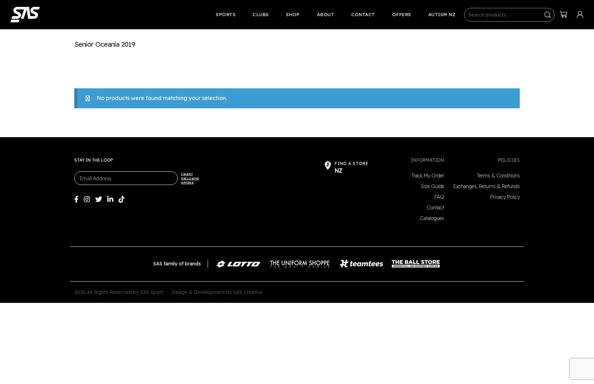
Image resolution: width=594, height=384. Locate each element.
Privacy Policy (505, 197)
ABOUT (325, 14)
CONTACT (363, 14)
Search (547, 15)
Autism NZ (442, 14)
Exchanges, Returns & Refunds (486, 186)
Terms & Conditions (498, 176)
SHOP (293, 14)
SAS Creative (247, 292)
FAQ (439, 197)
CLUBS (261, 14)
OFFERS (401, 14)
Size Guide (432, 186)
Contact (435, 208)
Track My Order (427, 176)
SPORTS (225, 14)
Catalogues (432, 218)
